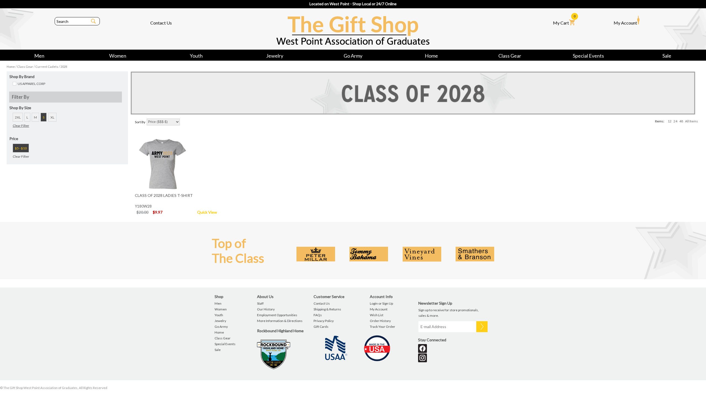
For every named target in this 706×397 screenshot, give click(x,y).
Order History (380, 321)
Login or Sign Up (381, 303)
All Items (691, 121)
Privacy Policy (324, 321)
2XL (18, 117)
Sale (666, 56)
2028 (63, 66)
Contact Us (161, 22)
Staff (260, 303)
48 (681, 121)
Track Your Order (382, 326)
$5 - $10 (21, 148)
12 (670, 121)
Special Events (588, 56)
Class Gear (509, 56)
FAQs (318, 315)
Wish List (376, 315)
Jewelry (274, 56)
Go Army (353, 56)
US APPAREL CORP (31, 84)
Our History (266, 309)
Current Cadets (46, 66)
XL (52, 117)
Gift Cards (321, 326)
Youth (196, 56)
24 (675, 121)
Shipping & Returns (327, 309)
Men (39, 56)
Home (431, 56)
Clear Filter (21, 126)
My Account (625, 22)
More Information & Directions (280, 321)
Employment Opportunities (277, 315)
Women (117, 56)
